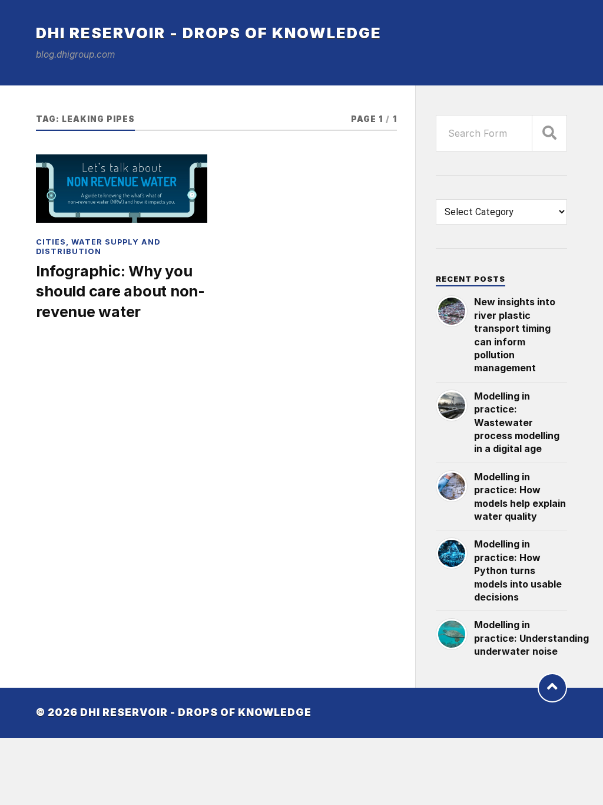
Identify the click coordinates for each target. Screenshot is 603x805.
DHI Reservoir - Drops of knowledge (209, 33)
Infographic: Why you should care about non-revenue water (120, 291)
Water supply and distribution (98, 246)
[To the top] (552, 687)
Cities (51, 241)
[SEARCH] (549, 133)
